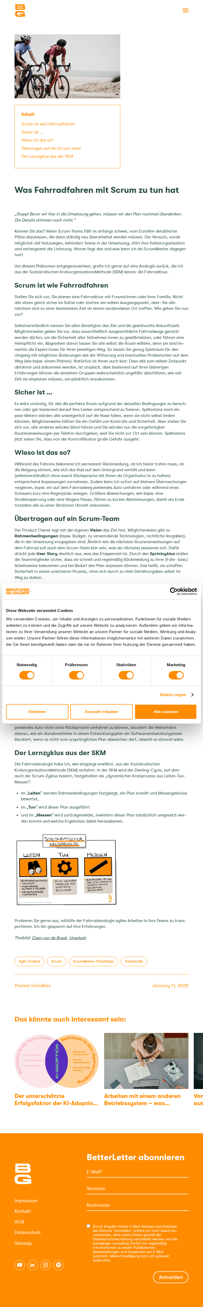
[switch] (76, 675)
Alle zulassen (166, 711)
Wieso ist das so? (37, 140)
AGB (19, 1221)
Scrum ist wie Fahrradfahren (48, 124)
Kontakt (23, 1211)
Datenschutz (28, 1232)
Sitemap (23, 1243)
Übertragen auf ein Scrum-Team (51, 148)
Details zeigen (173, 694)
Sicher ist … (32, 132)
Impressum (26, 1200)
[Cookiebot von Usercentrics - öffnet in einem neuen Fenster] (174, 591)
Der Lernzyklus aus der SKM (47, 156)
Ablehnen (37, 711)
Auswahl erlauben (101, 711)
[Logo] (41, 10)
